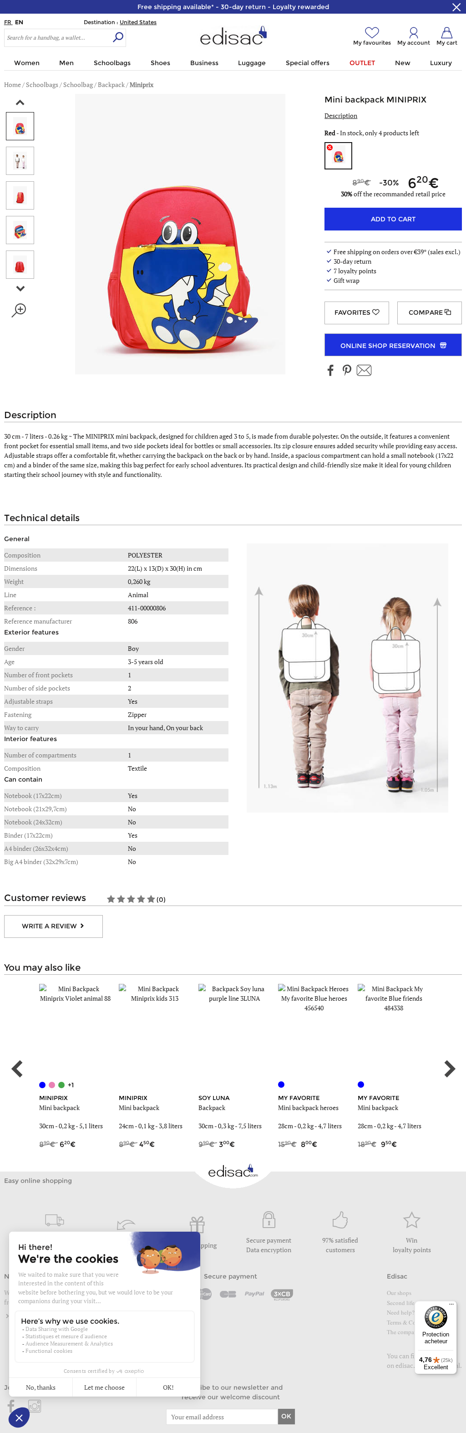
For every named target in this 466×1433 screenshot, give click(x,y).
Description (340, 115)
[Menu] (451, 1306)
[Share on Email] (364, 371)
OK (286, 1416)
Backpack (211, 1107)
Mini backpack (59, 1107)
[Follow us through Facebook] (330, 371)
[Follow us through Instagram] (34, 1407)
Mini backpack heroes (308, 1107)
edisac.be (408, 1365)
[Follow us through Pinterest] (346, 371)
